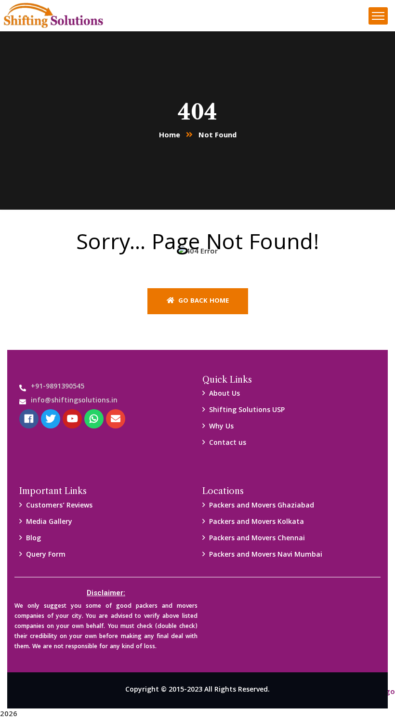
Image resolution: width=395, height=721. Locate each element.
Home (169, 136)
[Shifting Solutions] (53, 16)
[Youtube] (72, 418)
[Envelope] (115, 418)
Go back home (202, 301)
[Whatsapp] (94, 418)
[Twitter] (50, 418)
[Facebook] (29, 418)
